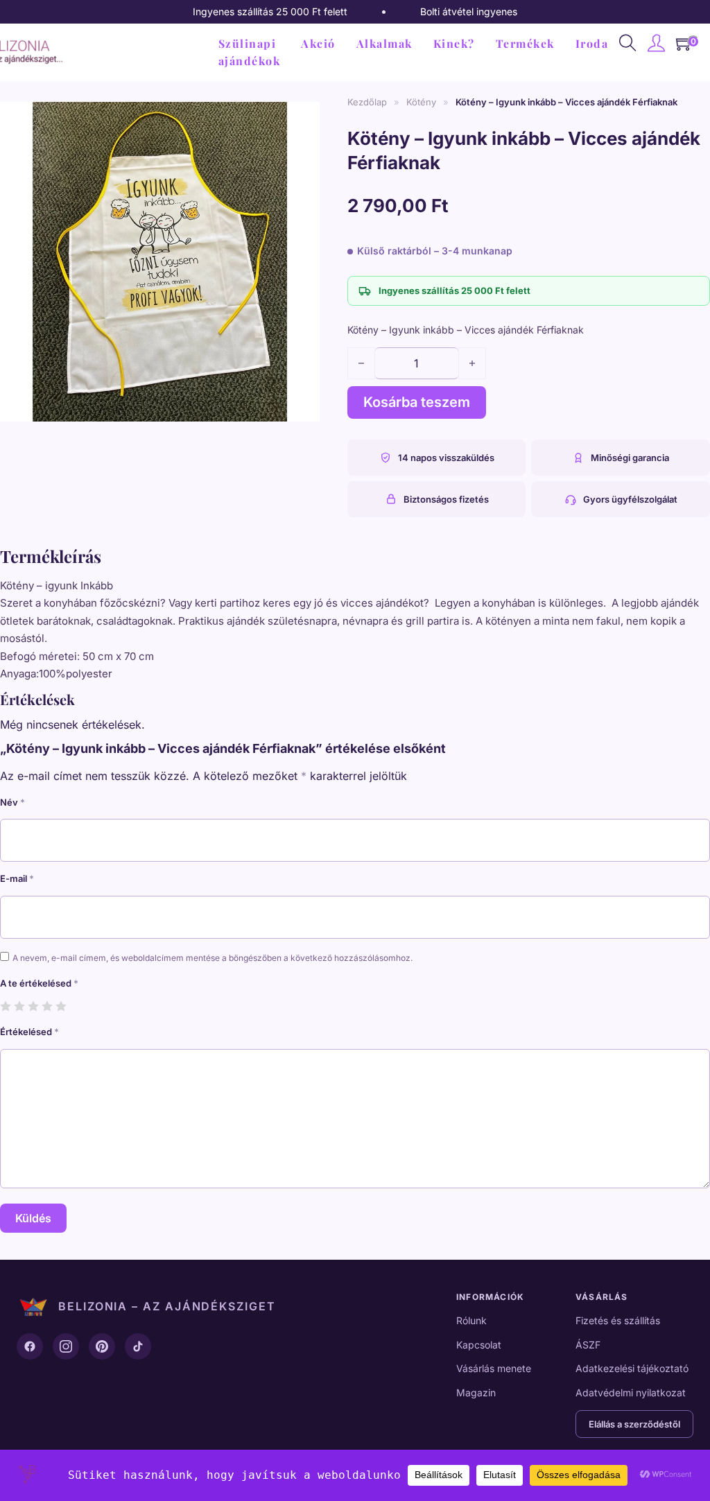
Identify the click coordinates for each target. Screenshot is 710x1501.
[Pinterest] (102, 1346)
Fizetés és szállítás (617, 1320)
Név (12, 802)
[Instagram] (66, 1346)
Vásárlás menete (493, 1368)
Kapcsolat (478, 1345)
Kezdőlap (367, 101)
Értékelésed (29, 1031)
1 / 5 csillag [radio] (5, 1005)
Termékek (525, 43)
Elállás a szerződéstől (634, 1424)
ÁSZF (587, 1345)
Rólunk (471, 1320)
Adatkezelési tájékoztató (632, 1368)
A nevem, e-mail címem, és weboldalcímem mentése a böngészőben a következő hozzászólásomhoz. (212, 958)
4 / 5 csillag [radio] (47, 1005)
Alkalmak (384, 43)
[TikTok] (138, 1346)
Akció (318, 43)
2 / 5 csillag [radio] (19, 1005)
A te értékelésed (39, 983)
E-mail (17, 878)
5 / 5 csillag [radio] (60, 1005)
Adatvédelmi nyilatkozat (630, 1392)
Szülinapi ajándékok (249, 52)
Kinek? (454, 43)
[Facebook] (30, 1346)
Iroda (592, 43)
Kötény (421, 101)
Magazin (476, 1392)
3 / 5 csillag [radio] (33, 1005)
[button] (301, 113)
